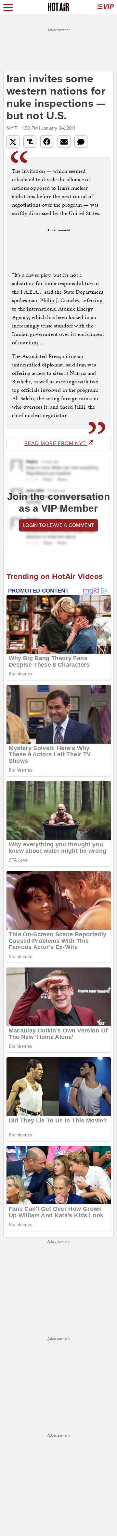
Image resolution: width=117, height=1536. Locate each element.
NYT (13, 128)
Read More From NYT (55, 443)
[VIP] (106, 7)
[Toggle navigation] (8, 7)
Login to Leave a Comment (58, 525)
